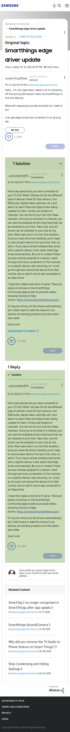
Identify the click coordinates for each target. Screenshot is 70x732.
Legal (5, 719)
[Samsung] (9, 5)
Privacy (6, 713)
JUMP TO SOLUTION (30, 36)
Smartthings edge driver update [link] (27, 28)
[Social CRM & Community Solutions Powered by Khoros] (56, 689)
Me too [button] (15, 130)
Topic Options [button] (59, 32)
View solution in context (21, 331)
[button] (59, 77)
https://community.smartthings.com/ (38, 299)
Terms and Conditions (15, 706)
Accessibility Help (13, 700)
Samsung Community (17, 24)
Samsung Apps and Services (43, 85)
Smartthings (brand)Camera (28, 625)
